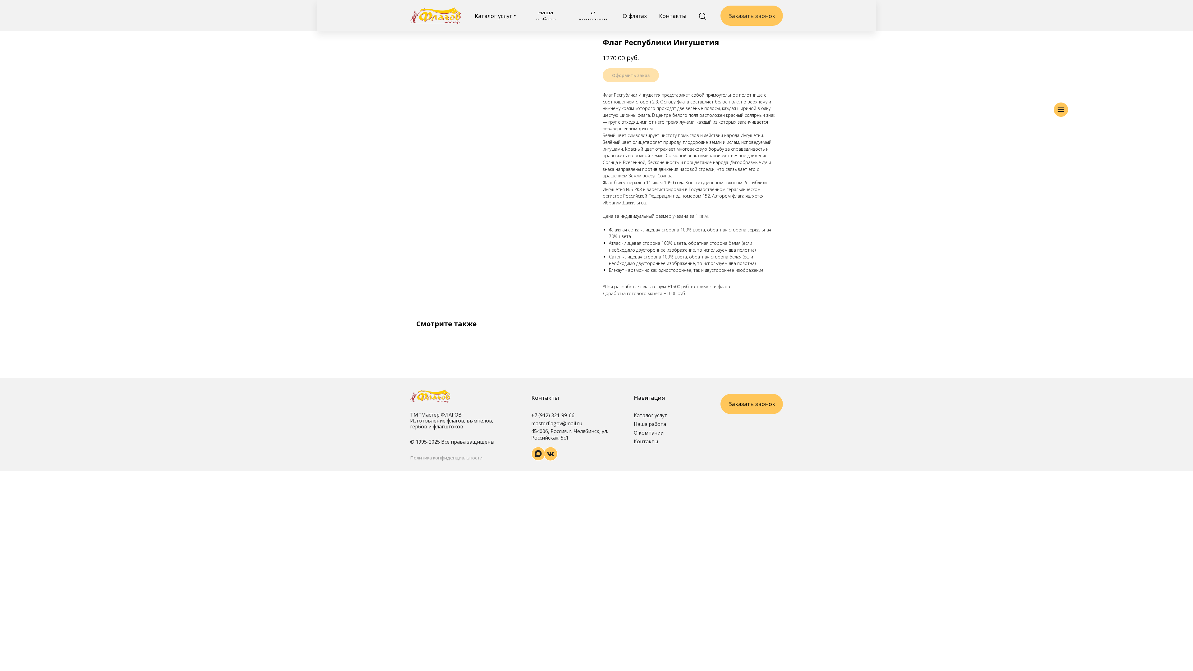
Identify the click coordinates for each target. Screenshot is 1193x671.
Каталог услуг (650, 415)
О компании (649, 432)
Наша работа (650, 424)
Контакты (646, 441)
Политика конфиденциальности (446, 457)
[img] (435, 15)
